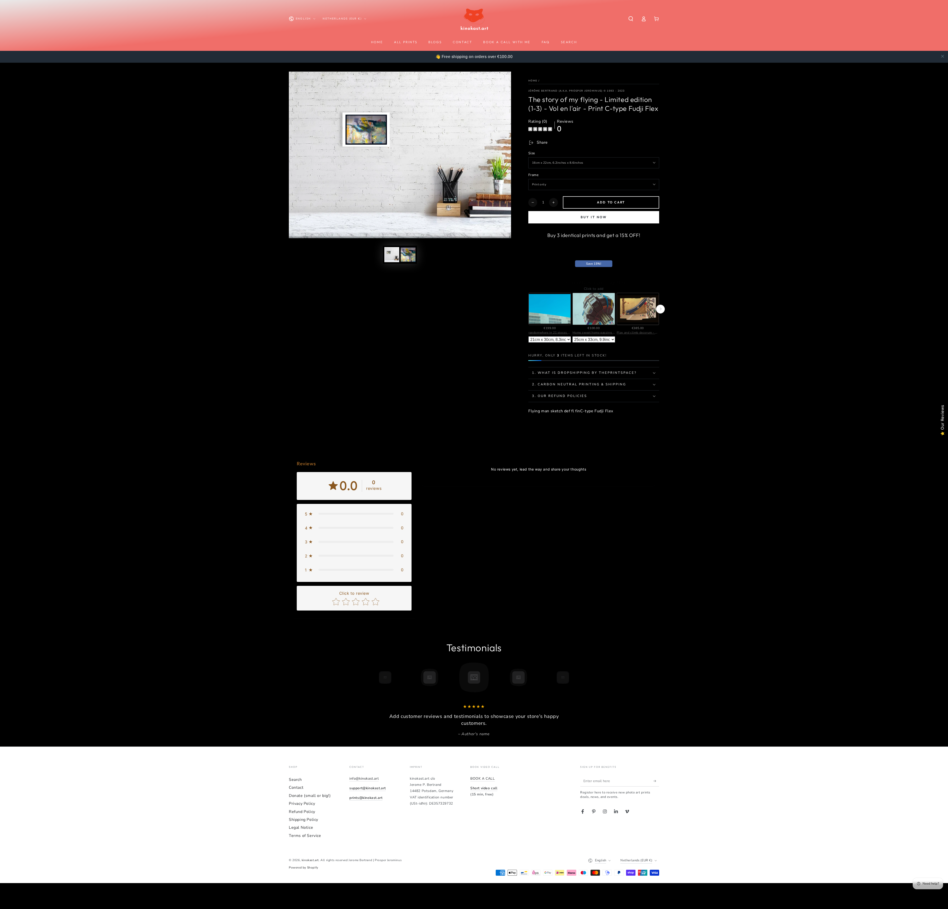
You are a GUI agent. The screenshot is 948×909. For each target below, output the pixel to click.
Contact (296, 787)
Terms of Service (305, 835)
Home (532, 80)
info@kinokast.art (364, 778)
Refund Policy (302, 811)
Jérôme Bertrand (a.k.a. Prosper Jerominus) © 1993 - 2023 (576, 91)
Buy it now (594, 217)
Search (295, 779)
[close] (942, 56)
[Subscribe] (656, 780)
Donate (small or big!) (310, 795)
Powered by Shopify (303, 867)
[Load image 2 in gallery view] (408, 254)
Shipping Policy (303, 819)
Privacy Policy (302, 803)
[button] (630, 18)
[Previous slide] (527, 309)
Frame (533, 175)
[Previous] (374, 677)
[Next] (574, 677)
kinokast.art (310, 860)
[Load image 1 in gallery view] (391, 254)
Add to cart (611, 202)
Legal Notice (301, 827)
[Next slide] (660, 309)
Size (531, 153)
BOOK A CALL (482, 778)
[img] (540, 129)
